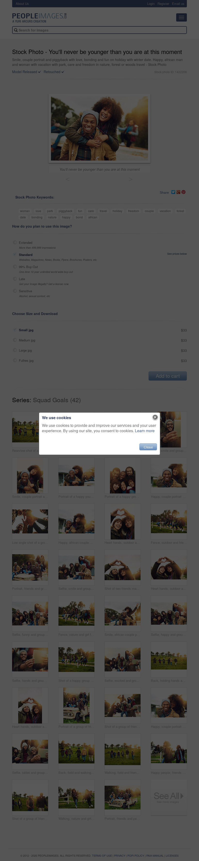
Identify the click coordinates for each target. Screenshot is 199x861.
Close (148, 446)
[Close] (155, 417)
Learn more (145, 430)
